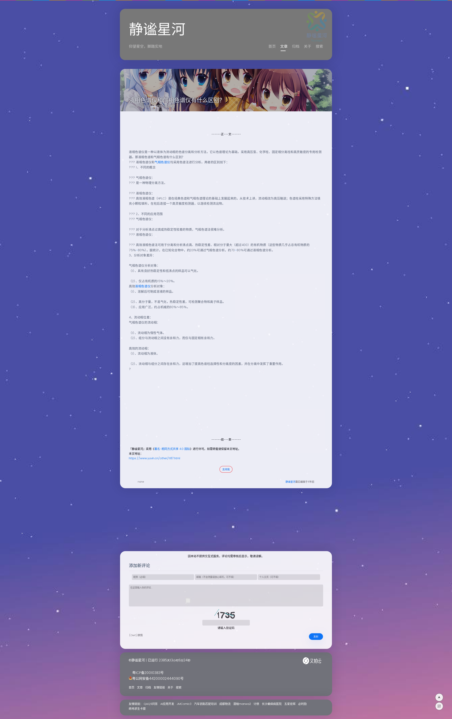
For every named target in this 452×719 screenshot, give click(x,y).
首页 (272, 47)
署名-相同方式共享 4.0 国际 (172, 449)
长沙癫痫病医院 (272, 704)
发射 (315, 637)
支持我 (226, 469)
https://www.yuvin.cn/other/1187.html (154, 458)
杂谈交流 (156, 106)
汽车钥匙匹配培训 (205, 704)
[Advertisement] (222, 412)
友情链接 (159, 687)
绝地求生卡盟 (137, 708)
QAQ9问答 (151, 704)
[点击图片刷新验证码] (226, 614)
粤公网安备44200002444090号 (158, 679)
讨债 (256, 704)
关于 (307, 47)
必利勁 (302, 704)
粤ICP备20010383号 (148, 673)
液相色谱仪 (143, 286)
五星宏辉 (290, 704)
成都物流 (225, 704)
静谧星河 (290, 482)
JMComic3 (184, 704)
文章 (284, 47)
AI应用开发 (167, 704)
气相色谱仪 (162, 162)
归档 (295, 47)
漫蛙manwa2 (242, 704)
